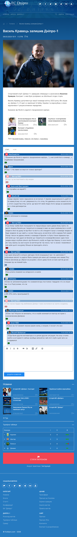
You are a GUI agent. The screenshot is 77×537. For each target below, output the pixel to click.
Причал (42, 517)
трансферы (44, 139)
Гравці (5, 523)
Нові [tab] (14, 149)
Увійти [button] (61, 14)
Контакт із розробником (49, 527)
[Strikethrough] (17, 348)
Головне (12, 24)
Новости (27, 139)
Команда (7, 430)
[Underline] (14, 348)
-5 (7, 182)
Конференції (8, 505)
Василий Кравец (18, 139)
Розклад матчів (9, 517)
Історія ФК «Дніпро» (56, 398)
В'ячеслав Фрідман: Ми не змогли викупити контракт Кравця (27, 121)
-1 (6, 248)
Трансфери (43, 495)
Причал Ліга (44, 520)
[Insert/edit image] (33, 348)
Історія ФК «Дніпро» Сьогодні (23, 389)
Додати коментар (14, 374)
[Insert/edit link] (36, 348)
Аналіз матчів (44, 505)
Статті (5, 502)
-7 (6, 306)
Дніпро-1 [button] (20, 14)
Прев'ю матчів (44, 508)
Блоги (13, 14)
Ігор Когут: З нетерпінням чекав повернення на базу (57, 120)
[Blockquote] (23, 348)
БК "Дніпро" (7, 508)
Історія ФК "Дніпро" (56, 407)
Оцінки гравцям (45, 502)
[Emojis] (42, 348)
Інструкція (46, 466)
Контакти (43, 523)
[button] (56, 14)
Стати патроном (38, 459)
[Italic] (10, 348)
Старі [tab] (7, 149)
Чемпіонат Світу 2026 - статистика (21, 399)
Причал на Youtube (46, 498)
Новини (6, 14)
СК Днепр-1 (35, 139)
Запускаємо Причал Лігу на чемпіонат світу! (22, 408)
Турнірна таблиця (10, 520)
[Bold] (7, 348)
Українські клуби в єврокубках (60, 389)
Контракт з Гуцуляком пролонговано (26, 129)
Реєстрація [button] (69, 14)
